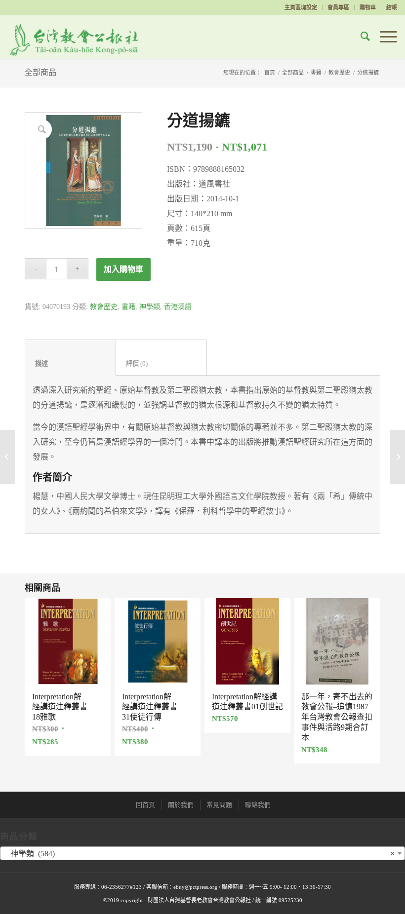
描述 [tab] (70, 363)
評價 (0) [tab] (161, 363)
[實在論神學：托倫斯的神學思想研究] (397, 457)
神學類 (149, 306)
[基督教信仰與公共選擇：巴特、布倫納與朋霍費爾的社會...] (7, 457)
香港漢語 (178, 306)
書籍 (316, 73)
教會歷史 (339, 73)
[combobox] (202, 853)
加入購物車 (123, 269)
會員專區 (338, 7)
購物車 (368, 7)
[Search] (360, 36)
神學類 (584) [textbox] (199, 853)
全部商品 (40, 72)
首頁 (269, 73)
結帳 (391, 7)
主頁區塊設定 (300, 7)
